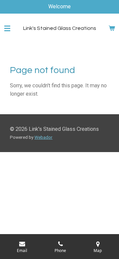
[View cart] (111, 28)
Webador (43, 137)
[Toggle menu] (7, 28)
